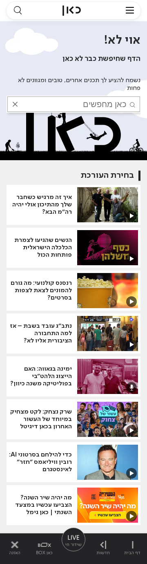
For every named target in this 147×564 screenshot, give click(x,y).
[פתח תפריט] (130, 10)
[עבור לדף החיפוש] (17, 11)
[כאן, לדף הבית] (71, 10)
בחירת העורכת (107, 175)
